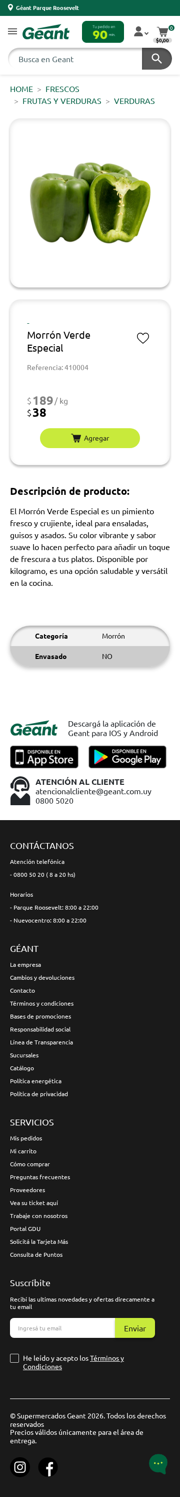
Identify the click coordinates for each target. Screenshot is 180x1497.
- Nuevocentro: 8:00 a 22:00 (48, 920)
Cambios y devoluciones (42, 977)
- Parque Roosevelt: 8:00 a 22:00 (54, 907)
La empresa (25, 964)
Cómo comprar (30, 1164)
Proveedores (27, 1190)
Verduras (134, 100)
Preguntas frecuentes (40, 1177)
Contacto (22, 990)
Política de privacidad (39, 1094)
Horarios (21, 894)
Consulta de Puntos (36, 1254)
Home (21, 89)
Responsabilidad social (40, 1029)
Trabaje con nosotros (39, 1215)
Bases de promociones (40, 1016)
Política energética (36, 1081)
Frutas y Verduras (62, 100)
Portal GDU (25, 1228)
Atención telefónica (37, 861)
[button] (12, 32)
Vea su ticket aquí (34, 1203)
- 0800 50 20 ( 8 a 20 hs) (43, 874)
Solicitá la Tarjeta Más (39, 1241)
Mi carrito (23, 1151)
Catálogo (22, 1068)
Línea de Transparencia (41, 1042)
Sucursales (24, 1055)
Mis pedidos (26, 1138)
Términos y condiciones (42, 1003)
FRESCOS (63, 89)
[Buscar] (157, 59)
